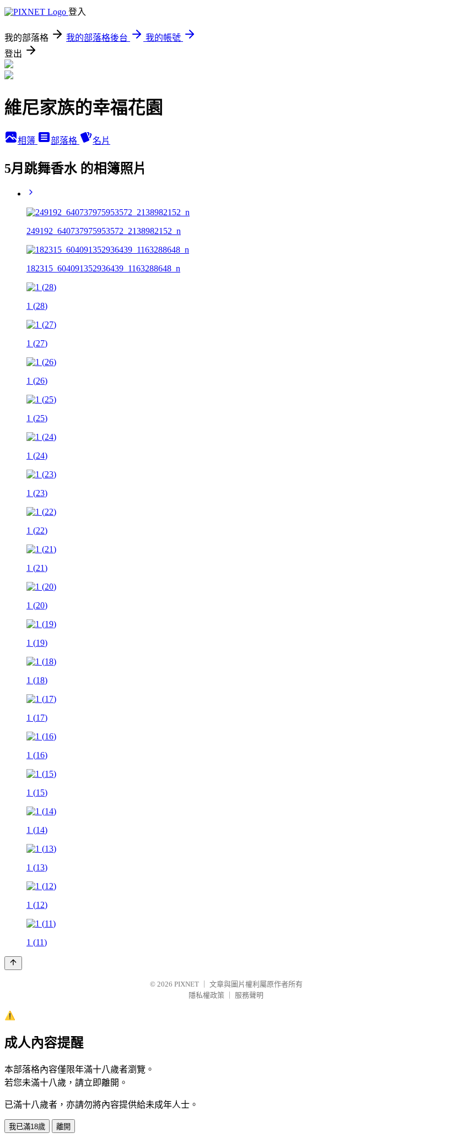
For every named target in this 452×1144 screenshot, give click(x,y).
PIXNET (186, 984)
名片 (101, 140)
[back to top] (13, 963)
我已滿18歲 (27, 1127)
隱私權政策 (206, 995)
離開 (63, 1127)
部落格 (65, 140)
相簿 (27, 140)
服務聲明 (249, 995)
